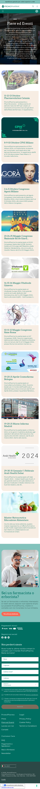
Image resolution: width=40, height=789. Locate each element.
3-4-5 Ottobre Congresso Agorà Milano (16, 190)
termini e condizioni (32, 694)
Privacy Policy (25, 719)
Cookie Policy (25, 722)
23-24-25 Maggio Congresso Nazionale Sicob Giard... (18, 237)
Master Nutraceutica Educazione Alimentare (16, 518)
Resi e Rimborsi (8, 750)
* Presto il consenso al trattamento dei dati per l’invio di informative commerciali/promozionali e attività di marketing (20, 700)
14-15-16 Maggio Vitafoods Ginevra (17, 284)
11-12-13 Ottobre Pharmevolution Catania (17, 96)
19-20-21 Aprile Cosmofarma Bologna (18, 378)
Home (15, 19)
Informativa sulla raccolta (7, 787)
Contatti (4, 730)
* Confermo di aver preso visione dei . (21, 694)
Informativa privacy (31, 689)
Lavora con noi (7, 726)
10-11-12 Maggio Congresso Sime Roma (18, 331)
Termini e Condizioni (28, 726)
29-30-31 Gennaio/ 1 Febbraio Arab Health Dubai (19, 472)
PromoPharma (11, 772)
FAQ (3, 740)
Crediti (3, 779)
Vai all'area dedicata (11, 614)
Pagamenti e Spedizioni (6, 745)
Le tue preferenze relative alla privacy (14, 785)
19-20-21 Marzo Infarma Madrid (16, 425)
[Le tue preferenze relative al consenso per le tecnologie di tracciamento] (37, 786)
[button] (33, 6)
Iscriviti (20, 706)
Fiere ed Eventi (7, 722)
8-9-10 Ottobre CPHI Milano (18, 142)
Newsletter (6, 753)
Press (3, 719)
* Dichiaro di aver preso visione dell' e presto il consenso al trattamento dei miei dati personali (21, 690)
